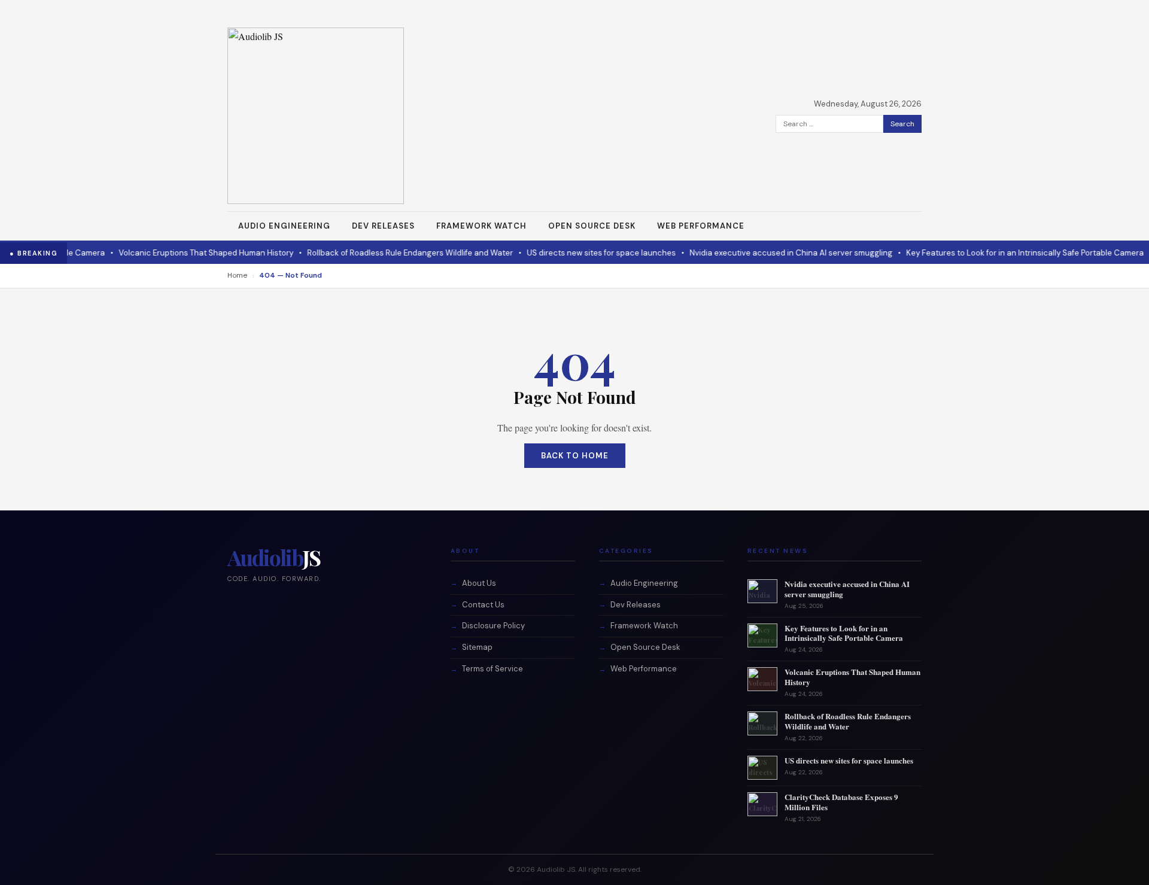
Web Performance (700, 226)
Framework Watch (481, 226)
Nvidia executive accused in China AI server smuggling (759, 253)
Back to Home (575, 456)
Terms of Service (492, 669)
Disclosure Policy (493, 626)
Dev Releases (383, 226)
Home (237, 275)
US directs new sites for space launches (570, 253)
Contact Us (483, 605)
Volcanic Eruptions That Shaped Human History (174, 253)
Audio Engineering (284, 226)
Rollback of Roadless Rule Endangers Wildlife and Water (379, 253)
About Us (479, 583)
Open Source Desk (592, 226)
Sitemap (477, 647)
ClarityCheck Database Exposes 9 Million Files (841, 802)
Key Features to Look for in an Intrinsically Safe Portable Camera (993, 253)
